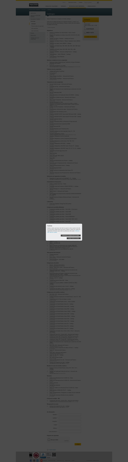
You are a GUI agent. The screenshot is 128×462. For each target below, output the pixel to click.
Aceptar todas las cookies (73, 238)
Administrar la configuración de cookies (70, 235)
